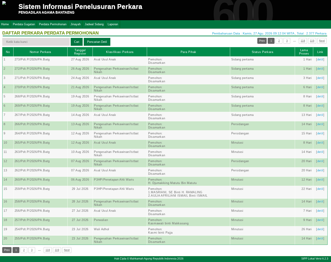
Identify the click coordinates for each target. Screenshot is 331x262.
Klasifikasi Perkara (119, 52)
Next (322, 40)
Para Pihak (189, 52)
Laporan (113, 24)
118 (303, 40)
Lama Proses (304, 51)
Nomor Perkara (40, 52)
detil (320, 59)
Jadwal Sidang (94, 24)
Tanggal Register (80, 51)
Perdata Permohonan (52, 24)
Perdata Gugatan (24, 24)
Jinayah (75, 24)
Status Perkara (262, 52)
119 (312, 40)
